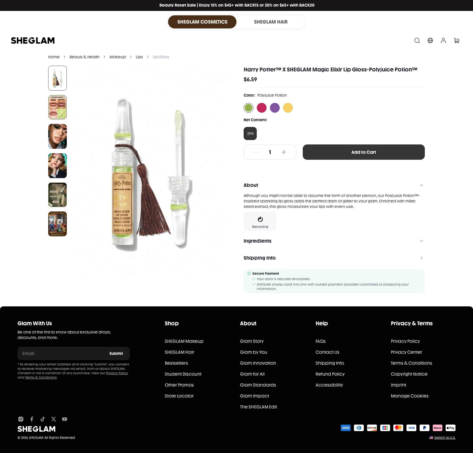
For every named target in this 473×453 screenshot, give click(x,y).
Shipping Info (330, 363)
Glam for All (252, 374)
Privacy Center (406, 352)
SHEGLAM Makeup (184, 341)
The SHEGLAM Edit (258, 407)
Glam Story (252, 341)
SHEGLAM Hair (179, 352)
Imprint (398, 385)
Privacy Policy (117, 373)
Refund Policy (330, 374)
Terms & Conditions (41, 377)
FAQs (321, 341)
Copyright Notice (409, 374)
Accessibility (329, 385)
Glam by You (253, 352)
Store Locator (179, 396)
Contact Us (327, 352)
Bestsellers (176, 363)
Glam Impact (254, 396)
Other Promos (179, 385)
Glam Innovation (258, 363)
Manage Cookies (410, 396)
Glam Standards (258, 385)
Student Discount (183, 374)
